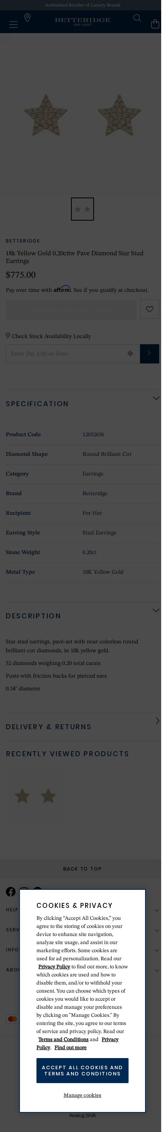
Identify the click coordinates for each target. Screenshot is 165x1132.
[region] (82, 1001)
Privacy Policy (54, 967)
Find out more (70, 1047)
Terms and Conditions (63, 1039)
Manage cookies (83, 1095)
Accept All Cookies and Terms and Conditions (82, 1070)
